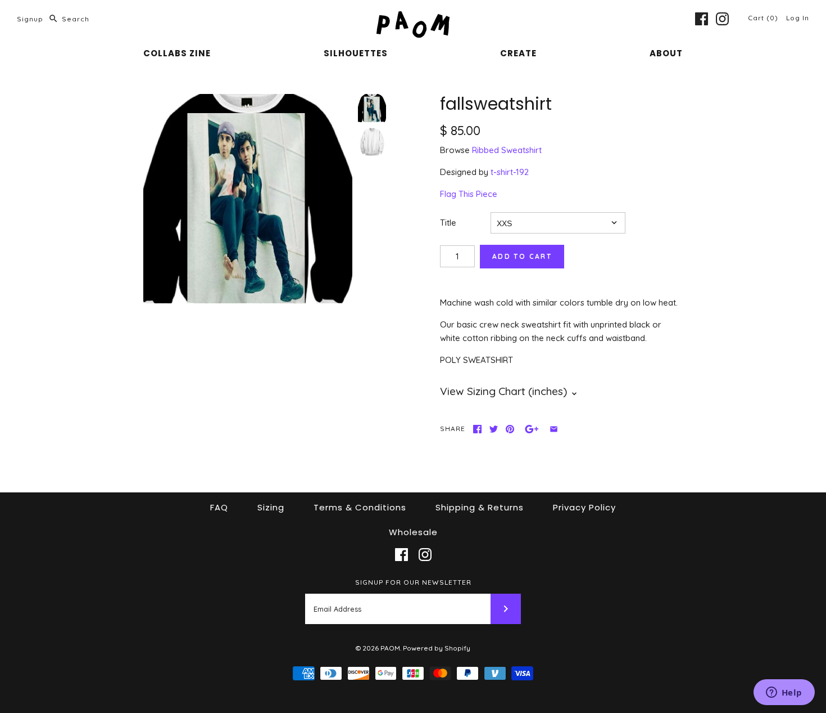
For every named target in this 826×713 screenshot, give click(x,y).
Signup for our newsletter (413, 582)
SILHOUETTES (356, 53)
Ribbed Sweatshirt (507, 150)
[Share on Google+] (532, 429)
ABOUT (666, 53)
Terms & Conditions (360, 507)
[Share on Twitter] (493, 429)
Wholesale (413, 532)
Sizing (270, 507)
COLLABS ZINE (177, 53)
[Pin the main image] (510, 429)
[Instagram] (722, 18)
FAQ (219, 507)
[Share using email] (554, 429)
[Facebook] (701, 18)
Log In (797, 18)
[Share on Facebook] (477, 429)
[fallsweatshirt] (247, 198)
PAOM (390, 648)
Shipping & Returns (479, 507)
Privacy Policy (584, 507)
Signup (30, 19)
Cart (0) (764, 18)
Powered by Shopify (436, 648)
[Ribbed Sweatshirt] (372, 142)
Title (448, 222)
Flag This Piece (468, 194)
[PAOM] (413, 17)
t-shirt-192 (510, 172)
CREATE (518, 53)
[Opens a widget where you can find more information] (784, 693)
